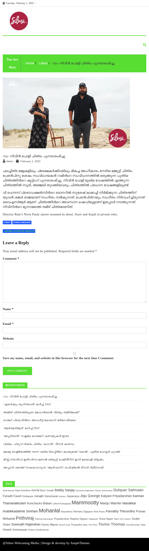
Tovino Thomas (111, 524)
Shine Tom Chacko (122, 519)
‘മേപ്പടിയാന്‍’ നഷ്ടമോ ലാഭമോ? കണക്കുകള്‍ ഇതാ (36, 435)
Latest (10, 40)
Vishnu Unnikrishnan (38, 530)
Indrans (62, 496)
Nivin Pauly (99, 511)
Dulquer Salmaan (128, 490)
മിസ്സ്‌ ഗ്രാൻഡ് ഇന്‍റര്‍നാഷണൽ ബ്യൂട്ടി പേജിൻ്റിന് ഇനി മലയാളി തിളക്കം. (53, 459)
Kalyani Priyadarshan (116, 496)
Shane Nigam (106, 518)
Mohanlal (49, 510)
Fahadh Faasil (12, 496)
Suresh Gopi (64, 525)
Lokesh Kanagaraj (62, 503)
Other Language (31, 40)
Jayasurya (73, 496)
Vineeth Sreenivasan (15, 529)
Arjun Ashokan (22, 490)
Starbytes (55, 40)
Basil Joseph (47, 490)
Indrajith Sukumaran (46, 496)
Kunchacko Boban (39, 503)
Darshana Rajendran (85, 490)
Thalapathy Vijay (79, 524)
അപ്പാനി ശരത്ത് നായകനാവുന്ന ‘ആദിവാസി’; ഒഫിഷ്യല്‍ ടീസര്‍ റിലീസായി (53, 467)
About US (11, 48)
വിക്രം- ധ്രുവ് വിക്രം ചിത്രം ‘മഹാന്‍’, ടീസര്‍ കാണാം (38, 444)
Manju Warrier (111, 503)
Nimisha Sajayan (83, 511)
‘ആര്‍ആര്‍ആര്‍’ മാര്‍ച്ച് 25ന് (21, 428)
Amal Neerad (8, 490)
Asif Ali (35, 490)
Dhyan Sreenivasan (103, 490)
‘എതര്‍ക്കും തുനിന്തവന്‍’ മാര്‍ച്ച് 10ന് (27, 404)
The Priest (92, 525)
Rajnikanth (93, 519)
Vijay (143, 524)
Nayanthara (67, 511)
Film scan (93, 40)
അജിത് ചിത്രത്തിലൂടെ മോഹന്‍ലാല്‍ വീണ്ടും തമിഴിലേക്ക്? (41, 412)
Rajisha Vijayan (79, 518)
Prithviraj (25, 518)
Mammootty (85, 502)
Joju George (90, 496)
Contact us (31, 48)
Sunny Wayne (49, 524)
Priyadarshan (61, 518)
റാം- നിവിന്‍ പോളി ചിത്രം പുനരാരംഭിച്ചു (30, 396)
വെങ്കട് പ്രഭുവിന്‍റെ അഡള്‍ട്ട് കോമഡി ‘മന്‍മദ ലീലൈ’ (39, 420)
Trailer (110, 40)
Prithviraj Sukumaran (44, 519)
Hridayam (27, 496)
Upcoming (75, 40)
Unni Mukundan (133, 525)
